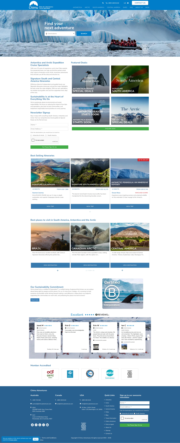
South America (52, 135)
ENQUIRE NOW (110, 129)
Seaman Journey (38, 193)
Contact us (140, 3)
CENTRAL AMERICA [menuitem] (113, 7)
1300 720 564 (36, 400)
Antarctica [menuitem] (77, 7)
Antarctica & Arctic (38, 135)
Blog (107, 415)
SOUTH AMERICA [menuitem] (98, 7)
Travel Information (111, 418)
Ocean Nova (116, 193)
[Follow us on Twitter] (32, 424)
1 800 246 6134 (113, 3)
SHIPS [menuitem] (125, 7)
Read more (35, 300)
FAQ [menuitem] (131, 7)
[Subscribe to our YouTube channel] (47, 424)
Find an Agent (110, 424)
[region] (90, 337)
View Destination (50, 265)
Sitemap (108, 430)
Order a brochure (111, 421)
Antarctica (108, 400)
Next (122, 270)
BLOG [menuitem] (147, 7)
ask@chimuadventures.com (65, 404)
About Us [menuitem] (139, 7)
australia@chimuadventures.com (41, 404)
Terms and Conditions (49, 438)
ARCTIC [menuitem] (87, 7)
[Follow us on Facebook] (36, 424)
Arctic (107, 403)
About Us (108, 427)
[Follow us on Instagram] (43, 424)
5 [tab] (93, 270)
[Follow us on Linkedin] (39, 424)
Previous (58, 270)
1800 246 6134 (61, 400)
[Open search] (102, 3)
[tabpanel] (50, 184)
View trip (50, 206)
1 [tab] (86, 270)
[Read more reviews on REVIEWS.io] (102, 315)
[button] (32, 337)
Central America (110, 409)
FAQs (107, 412)
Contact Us (109, 433)
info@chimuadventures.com (90, 404)
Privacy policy (13, 440)
